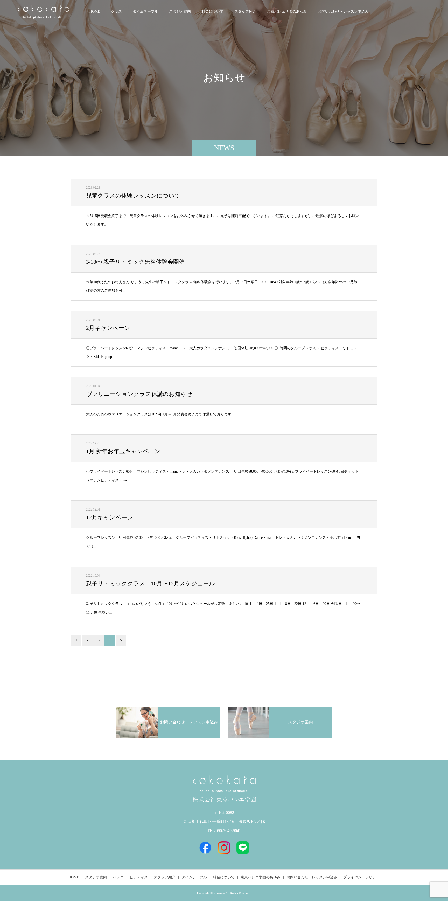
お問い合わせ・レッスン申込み (343, 11)
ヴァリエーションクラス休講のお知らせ (139, 394)
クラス (116, 11)
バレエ (118, 877)
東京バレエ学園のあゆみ (287, 11)
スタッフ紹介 (245, 11)
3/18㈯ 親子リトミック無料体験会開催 (135, 262)
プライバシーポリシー (361, 877)
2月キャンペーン (108, 328)
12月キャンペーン (109, 517)
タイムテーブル (145, 11)
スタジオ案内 (180, 11)
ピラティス (139, 877)
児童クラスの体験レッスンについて (133, 195)
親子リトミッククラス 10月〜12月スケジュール (150, 583)
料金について (212, 11)
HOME (94, 11)
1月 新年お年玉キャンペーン (123, 451)
